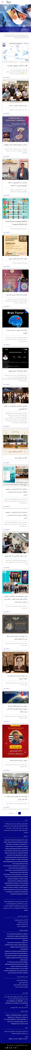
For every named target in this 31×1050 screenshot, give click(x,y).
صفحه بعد (11, 813)
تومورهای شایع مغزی (21, 924)
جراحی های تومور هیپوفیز (20, 920)
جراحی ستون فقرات (22, 922)
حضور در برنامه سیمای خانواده (18, 760)
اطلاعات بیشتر (6, 77)
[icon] (7, 1048)
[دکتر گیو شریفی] (8, 2)
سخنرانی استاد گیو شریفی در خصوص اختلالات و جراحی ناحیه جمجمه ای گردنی (16, 492)
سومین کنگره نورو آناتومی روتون (18, 259)
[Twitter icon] (15, 1048)
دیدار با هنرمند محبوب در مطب (18, 105)
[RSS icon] (5, 1048)
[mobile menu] (2, 2)
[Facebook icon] (17, 1048)
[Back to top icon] (28, 1047)
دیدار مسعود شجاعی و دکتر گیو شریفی (16, 556)
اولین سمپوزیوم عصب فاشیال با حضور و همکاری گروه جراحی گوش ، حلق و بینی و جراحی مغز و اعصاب (15, 599)
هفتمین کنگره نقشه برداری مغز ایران (16, 295)
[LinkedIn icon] (11, 1048)
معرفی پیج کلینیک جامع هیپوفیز (18, 371)
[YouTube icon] (13, 1048)
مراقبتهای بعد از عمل (21, 926)
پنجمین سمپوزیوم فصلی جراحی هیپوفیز (15, 145)
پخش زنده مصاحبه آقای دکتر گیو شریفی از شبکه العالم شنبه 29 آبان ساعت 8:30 (17, 709)
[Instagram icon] (9, 1048)
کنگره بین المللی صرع (21, 458)
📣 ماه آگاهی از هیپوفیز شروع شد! (17, 66)
